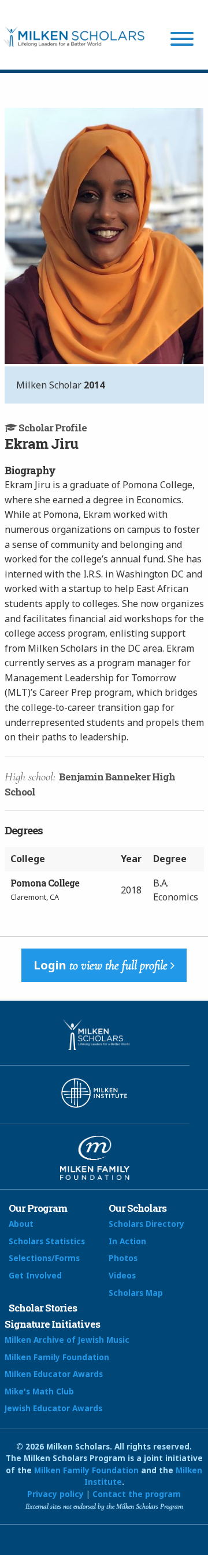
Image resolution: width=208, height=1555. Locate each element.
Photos (123, 1257)
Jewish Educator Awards (53, 1408)
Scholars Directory (146, 1223)
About (21, 1223)
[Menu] (182, 40)
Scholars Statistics (47, 1241)
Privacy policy (55, 1493)
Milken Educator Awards (54, 1373)
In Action (127, 1241)
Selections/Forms (44, 1257)
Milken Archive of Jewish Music (67, 1339)
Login (101, 965)
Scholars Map (136, 1292)
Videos (122, 1275)
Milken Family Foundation (57, 1357)
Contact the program (136, 1493)
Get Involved (35, 1275)
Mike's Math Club (39, 1391)
